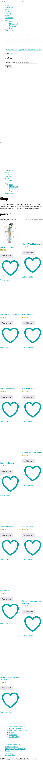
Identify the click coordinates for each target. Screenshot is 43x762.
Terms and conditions (17, 726)
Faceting (8, 14)
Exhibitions (9, 18)
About (7, 16)
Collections (9, 7)
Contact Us (9, 30)
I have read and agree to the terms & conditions (24, 50)
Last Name (8, 58)
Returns (12, 733)
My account (13, 24)
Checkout (12, 26)
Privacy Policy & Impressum (19, 730)
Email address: (10, 62)
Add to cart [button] (6, 256)
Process (7, 11)
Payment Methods (15, 728)
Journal (7, 9)
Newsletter (13, 735)
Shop (6, 20)
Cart (10, 28)
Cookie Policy (14, 737)
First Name (9, 54)
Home (7, 5)
